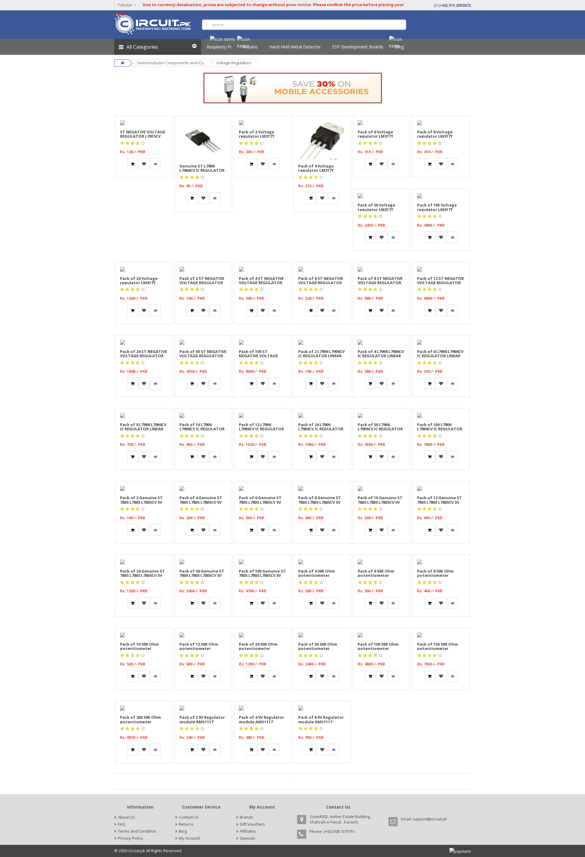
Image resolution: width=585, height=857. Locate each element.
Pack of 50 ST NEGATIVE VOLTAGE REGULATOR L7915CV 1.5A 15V (202, 356)
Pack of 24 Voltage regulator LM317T (139, 280)
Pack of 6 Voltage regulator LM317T (376, 134)
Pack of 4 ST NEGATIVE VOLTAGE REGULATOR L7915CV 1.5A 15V (261, 283)
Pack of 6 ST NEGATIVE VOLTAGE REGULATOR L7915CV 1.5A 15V (320, 283)
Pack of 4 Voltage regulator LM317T (316, 168)
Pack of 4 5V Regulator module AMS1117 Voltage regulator (261, 721)
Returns (186, 824)
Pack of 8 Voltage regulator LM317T (435, 134)
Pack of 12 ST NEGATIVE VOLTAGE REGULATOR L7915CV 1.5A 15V (440, 283)
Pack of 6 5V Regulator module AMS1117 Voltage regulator (321, 721)
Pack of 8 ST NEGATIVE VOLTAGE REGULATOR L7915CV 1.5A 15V (380, 283)
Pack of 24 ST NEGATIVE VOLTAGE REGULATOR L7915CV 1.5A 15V (143, 356)
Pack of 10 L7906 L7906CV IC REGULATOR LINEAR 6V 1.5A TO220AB (203, 429)
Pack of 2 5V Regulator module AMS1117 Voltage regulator (202, 721)
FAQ (121, 824)
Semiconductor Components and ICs (170, 62)
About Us (126, 817)
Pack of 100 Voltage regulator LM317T (437, 207)
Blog (183, 831)
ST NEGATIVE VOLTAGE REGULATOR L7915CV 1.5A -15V (142, 136)
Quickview (144, 119)
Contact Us (189, 817)
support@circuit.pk (430, 819)
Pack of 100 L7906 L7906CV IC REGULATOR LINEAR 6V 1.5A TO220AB (440, 429)
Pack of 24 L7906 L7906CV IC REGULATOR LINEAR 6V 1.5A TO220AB (322, 429)
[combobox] (304, 24)
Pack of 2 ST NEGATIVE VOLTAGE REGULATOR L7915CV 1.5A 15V (201, 283)
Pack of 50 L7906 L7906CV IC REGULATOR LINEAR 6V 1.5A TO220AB (381, 429)
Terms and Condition (137, 831)
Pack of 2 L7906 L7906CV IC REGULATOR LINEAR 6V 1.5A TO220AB (321, 356)
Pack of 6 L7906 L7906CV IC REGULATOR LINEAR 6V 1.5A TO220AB (440, 356)
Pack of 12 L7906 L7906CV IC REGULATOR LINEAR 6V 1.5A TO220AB (262, 429)
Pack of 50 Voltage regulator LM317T (376, 207)
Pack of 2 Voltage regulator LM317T (257, 134)
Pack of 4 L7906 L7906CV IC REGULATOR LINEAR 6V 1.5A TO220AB (381, 356)
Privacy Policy (130, 838)
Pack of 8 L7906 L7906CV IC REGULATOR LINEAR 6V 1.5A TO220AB (143, 429)
